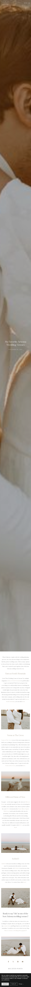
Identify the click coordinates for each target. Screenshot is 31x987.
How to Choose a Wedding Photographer (15, 930)
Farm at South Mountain (15, 673)
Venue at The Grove (15, 735)
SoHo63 (15, 859)
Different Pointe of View (15, 797)
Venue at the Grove (10, 765)
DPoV (7, 809)
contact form (7, 926)
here (23, 701)
